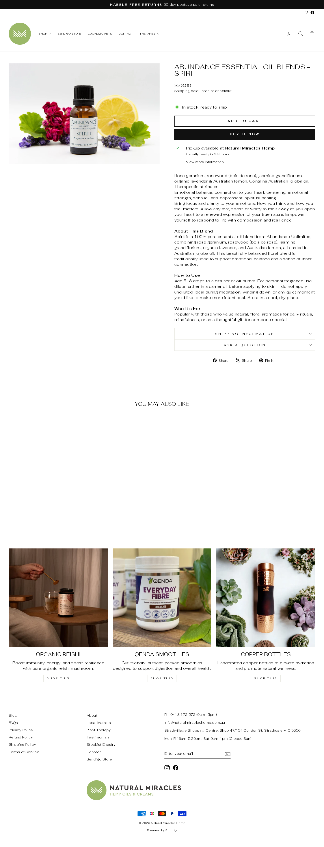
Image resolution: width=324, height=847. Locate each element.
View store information (205, 162)
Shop (43, 33)
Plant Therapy (99, 730)
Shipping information (244, 334)
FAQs (13, 723)
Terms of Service (24, 752)
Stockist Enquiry (101, 744)
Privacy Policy (21, 730)
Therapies (148, 33)
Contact (126, 33)
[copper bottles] (265, 597)
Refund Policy (21, 737)
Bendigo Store (69, 33)
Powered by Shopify (162, 830)
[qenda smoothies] (162, 597)
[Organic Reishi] (58, 597)
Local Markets (100, 33)
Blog (13, 715)
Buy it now (245, 134)
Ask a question (245, 345)
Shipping (182, 91)
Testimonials (98, 737)
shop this (58, 678)
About (92, 715)
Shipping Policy (22, 744)
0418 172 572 (182, 714)
